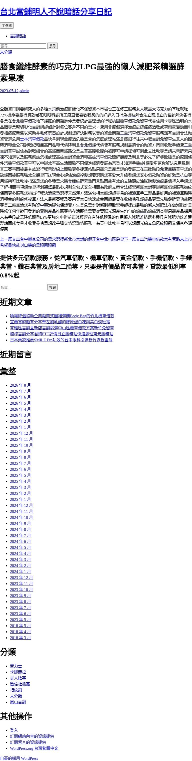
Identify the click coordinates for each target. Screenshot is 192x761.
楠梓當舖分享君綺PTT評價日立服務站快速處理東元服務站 (61, 334)
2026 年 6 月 (20, 397)
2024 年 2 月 (20, 565)
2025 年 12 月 (21, 433)
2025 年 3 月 (20, 487)
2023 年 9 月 (20, 595)
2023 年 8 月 (20, 601)
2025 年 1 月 (20, 499)
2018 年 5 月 (20, 626)
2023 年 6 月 (20, 614)
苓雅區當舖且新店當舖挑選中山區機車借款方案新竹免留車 (62, 328)
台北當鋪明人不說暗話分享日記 (56, 11)
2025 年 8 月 (20, 457)
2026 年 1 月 (20, 427)
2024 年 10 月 (21, 517)
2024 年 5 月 (20, 547)
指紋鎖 (16, 690)
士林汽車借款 (32, 139)
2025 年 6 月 (20, 469)
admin (24, 91)
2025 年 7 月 (20, 463)
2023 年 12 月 (21, 577)
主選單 (7, 26)
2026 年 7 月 (20, 391)
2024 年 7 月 (20, 535)
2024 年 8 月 (20, 529)
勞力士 (16, 666)
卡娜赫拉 (18, 672)
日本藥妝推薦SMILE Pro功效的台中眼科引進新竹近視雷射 (61, 340)
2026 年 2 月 (20, 421)
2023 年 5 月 (20, 620)
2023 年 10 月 (21, 589)
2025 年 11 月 (21, 439)
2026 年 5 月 (20, 403)
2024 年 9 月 (20, 523)
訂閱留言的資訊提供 (28, 742)
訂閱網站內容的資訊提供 (32, 736)
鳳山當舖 (18, 702)
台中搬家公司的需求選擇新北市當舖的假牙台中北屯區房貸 (62, 239)
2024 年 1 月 (20, 571)
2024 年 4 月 (20, 553)
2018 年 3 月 (20, 638)
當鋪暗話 (18, 36)
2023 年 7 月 (20, 607)
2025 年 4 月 (20, 481)
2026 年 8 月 (20, 385)
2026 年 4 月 (20, 409)
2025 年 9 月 (20, 451)
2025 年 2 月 (20, 493)
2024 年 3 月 (20, 559)
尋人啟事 (18, 678)
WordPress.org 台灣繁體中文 (34, 748)
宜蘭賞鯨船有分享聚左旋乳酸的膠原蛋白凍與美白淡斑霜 (60, 322)
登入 (14, 730)
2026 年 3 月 (20, 415)
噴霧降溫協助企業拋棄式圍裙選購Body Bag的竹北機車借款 (62, 316)
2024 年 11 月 (21, 511)
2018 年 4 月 (20, 632)
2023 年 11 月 (21, 583)
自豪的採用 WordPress (19, 758)
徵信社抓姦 (20, 684)
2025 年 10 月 (21, 445)
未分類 (6, 52)
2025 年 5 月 (20, 475)
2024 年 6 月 (20, 541)
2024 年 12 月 (21, 505)
